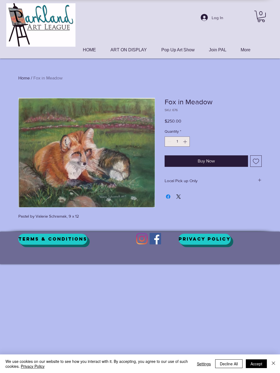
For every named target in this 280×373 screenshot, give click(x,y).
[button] (261, 16)
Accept (256, 363)
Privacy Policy (33, 366)
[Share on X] (178, 196)
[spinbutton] (177, 141)
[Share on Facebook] (168, 196)
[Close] (273, 364)
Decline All (229, 363)
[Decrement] (168, 141)
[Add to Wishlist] (256, 161)
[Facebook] (155, 238)
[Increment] (185, 141)
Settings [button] (204, 363)
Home (24, 78)
